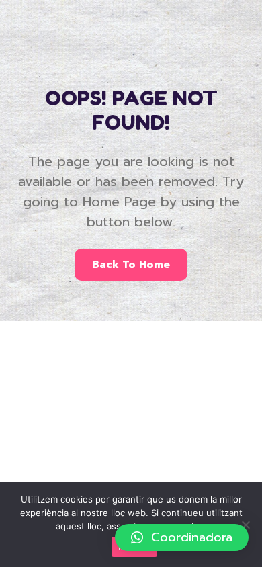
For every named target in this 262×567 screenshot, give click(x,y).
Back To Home (131, 264)
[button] (182, 537)
